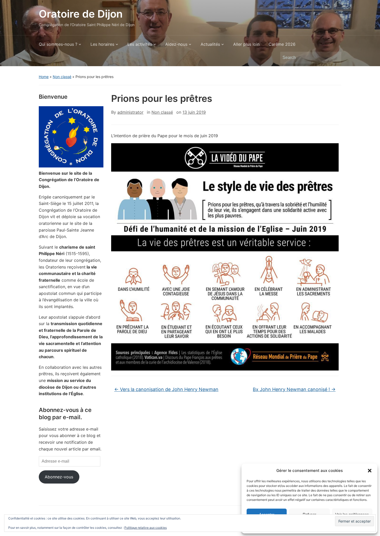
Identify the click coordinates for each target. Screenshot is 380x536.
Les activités (139, 44)
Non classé (62, 76)
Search (335, 57)
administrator (130, 112)
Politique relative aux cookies (145, 528)
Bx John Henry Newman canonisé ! (294, 389)
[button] (369, 470)
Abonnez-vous (59, 476)
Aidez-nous (176, 44)
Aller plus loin (246, 44)
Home (44, 76)
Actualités (210, 44)
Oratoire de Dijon (81, 13)
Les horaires (102, 44)
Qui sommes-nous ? (58, 44)
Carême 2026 (282, 44)
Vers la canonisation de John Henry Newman (166, 389)
